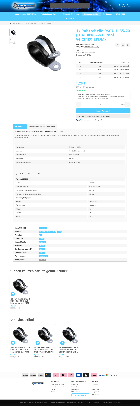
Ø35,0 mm (42, 242)
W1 (40, 235)
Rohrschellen (43, 256)
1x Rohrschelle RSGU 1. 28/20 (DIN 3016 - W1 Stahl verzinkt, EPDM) (44, 350)
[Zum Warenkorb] (128, 6)
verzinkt (41, 238)
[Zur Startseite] (30, 5)
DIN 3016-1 (42, 228)
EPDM (59, 232)
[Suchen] (87, 5)
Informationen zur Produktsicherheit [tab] (42, 126)
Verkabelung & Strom (49, 14)
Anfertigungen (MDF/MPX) (25, 14)
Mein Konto (95, 381)
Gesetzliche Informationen (78, 381)
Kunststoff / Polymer (45, 232)
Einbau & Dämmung (71, 14)
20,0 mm (41, 246)
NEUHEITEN (121, 14)
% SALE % (70, 18)
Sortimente (107, 14)
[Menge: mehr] (127, 104)
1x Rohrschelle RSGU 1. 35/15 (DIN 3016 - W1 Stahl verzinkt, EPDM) (20, 350)
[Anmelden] (119, 6)
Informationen (55, 381)
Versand (91, 88)
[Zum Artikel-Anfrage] (124, 6)
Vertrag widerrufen (80, 395)
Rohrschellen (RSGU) (91, 47)
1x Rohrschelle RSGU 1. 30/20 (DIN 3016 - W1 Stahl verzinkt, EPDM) (20, 301)
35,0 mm (41, 249)
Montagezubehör (91, 14)
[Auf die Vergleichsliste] (123, 45)
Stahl (54, 232)
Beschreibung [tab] (20, 126)
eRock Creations (116, 402)
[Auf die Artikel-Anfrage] (117, 45)
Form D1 (41, 253)
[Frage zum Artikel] (128, 45)
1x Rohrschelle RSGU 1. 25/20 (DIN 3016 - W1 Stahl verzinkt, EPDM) (69, 350)
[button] (13, 32)
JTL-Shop (96, 402)
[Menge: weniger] (78, 104)
